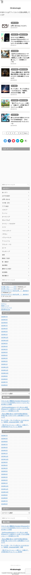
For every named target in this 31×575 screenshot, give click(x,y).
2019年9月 (4, 376)
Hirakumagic (15, 8)
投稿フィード (5, 305)
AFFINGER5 (16, 574)
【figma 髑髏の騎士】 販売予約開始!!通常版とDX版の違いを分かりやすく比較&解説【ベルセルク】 (15, 415)
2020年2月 (4, 361)
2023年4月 (4, 346)
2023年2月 (4, 349)
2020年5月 (4, 352)
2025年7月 (4, 316)
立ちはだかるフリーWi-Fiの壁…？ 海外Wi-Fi (15, 291)
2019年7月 (4, 382)
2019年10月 (4, 373)
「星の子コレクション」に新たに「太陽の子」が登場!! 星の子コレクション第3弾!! (20, 105)
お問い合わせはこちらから (19, 25)
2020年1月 (4, 364)
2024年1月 (4, 334)
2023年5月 (4, 343)
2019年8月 (4, 379)
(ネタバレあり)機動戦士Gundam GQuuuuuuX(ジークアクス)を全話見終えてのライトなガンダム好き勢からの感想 (15, 402)
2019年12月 (4, 367)
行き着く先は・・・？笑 (8, 287)
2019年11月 (4, 370)
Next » (26, 133)
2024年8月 (4, 322)
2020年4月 (4, 355)
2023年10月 (4, 340)
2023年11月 (4, 337)
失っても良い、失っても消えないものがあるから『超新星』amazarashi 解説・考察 (20, 90)
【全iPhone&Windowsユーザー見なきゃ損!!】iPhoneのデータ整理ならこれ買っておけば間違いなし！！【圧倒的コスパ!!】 (20, 57)
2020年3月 (4, 358)
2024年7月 (4, 325)
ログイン (4, 303)
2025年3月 (4, 319)
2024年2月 (4, 331)
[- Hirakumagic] (17, 140)
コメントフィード (6, 307)
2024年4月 (4, 328)
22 (20, 133)
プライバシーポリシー (16, 565)
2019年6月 (4, 385)
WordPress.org (5, 309)
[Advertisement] (15, 166)
